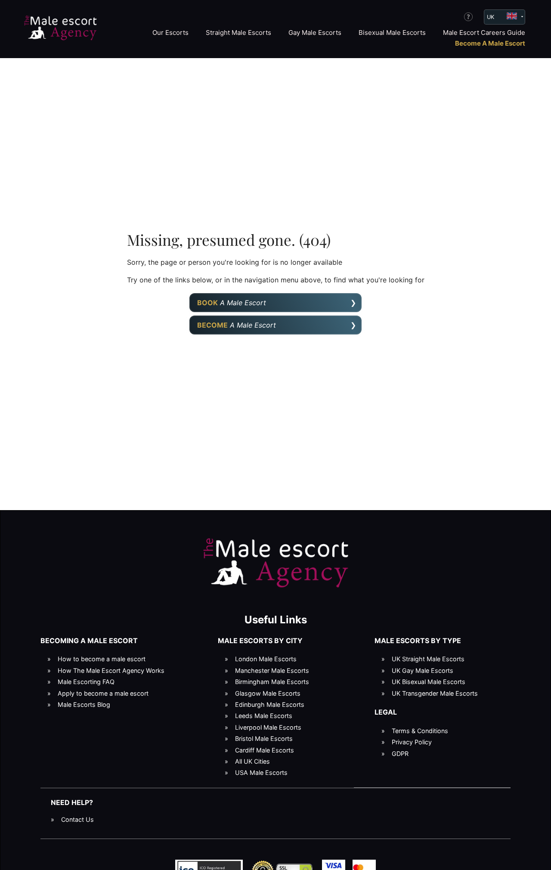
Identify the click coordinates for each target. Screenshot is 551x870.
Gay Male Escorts (314, 32)
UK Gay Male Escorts (422, 670)
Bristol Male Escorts (264, 738)
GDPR (400, 753)
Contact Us (77, 819)
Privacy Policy (412, 742)
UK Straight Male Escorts (428, 659)
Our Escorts (170, 32)
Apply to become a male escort (103, 693)
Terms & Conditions (420, 730)
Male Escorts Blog (84, 704)
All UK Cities (252, 761)
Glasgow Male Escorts (267, 693)
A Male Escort (231, 302)
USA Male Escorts (261, 772)
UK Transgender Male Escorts (435, 693)
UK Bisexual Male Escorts (428, 681)
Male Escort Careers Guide (484, 32)
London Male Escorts (266, 659)
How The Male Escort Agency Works (111, 670)
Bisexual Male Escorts (392, 32)
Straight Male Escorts (238, 32)
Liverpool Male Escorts (268, 727)
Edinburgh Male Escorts (269, 704)
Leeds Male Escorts (263, 715)
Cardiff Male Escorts (264, 750)
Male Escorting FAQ (86, 681)
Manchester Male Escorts (272, 670)
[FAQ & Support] (468, 16)
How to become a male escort (101, 659)
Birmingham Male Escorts (272, 681)
